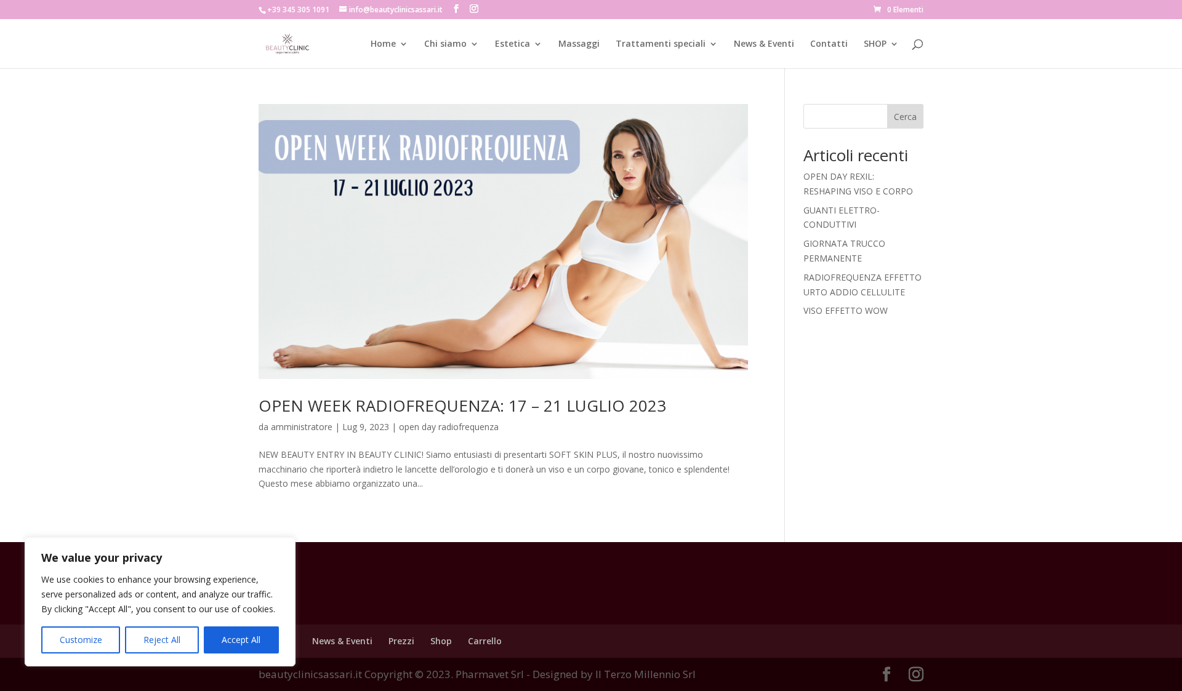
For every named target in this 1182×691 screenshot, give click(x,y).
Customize (81, 639)
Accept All (241, 639)
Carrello (485, 641)
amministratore (301, 427)
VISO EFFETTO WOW (845, 310)
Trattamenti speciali (661, 44)
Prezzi (401, 641)
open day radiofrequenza (449, 427)
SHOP (875, 44)
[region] (160, 601)
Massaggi (579, 44)
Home (383, 44)
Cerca (905, 116)
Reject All (161, 639)
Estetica (512, 44)
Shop (441, 641)
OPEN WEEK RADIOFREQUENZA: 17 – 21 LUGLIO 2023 (462, 405)
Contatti (829, 44)
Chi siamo (445, 44)
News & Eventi (764, 44)
